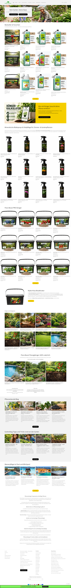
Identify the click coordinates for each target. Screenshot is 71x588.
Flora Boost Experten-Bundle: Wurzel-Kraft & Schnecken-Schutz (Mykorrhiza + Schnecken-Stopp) (11, 46)
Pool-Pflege (37, 574)
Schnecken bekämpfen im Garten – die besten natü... (26, 445)
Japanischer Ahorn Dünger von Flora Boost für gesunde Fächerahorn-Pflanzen (42, 67)
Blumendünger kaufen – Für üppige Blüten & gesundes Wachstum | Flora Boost (43, 329)
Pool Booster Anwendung (41, 477)
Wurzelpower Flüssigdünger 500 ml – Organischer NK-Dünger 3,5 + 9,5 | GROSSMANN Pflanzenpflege (26, 154)
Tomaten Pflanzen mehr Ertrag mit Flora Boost (57, 570)
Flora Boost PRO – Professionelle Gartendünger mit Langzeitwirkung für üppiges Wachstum (33, 383)
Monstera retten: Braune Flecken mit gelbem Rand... (42, 412)
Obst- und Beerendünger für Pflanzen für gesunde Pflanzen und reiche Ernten (11, 329)
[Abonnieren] (42, 579)
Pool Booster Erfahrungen (26, 477)
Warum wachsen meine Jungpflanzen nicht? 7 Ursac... (42, 445)
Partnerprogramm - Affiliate (24, 552)
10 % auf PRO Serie (23, 14)
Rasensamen (37, 571)
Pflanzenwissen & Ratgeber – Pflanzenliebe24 (26, 551)
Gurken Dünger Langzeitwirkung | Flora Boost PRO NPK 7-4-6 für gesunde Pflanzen (8, 276)
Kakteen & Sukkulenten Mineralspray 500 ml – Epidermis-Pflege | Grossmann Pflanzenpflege (8, 177)
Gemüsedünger (38, 564)
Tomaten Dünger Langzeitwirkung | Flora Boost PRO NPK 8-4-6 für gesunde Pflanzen (61, 252)
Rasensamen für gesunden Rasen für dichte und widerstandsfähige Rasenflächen (43, 348)
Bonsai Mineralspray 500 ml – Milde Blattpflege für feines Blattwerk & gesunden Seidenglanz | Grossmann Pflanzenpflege (9, 199)
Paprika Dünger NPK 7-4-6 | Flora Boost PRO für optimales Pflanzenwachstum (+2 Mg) (25, 276)
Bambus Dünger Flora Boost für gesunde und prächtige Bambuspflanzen (58, 68)
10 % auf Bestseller (13, 14)
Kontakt (6, 551)
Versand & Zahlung (7, 558)
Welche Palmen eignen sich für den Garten (56, 568)
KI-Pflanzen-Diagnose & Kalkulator (24, 559)
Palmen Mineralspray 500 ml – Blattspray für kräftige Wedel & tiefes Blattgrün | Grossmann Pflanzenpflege (9, 154)
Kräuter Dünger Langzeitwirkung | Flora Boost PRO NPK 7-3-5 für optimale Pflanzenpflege (43, 276)
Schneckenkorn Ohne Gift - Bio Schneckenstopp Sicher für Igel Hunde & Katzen (12, 67)
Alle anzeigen (35, 98)
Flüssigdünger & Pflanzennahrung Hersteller (26, 561)
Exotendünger (37, 567)
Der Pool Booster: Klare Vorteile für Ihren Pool (11, 477)
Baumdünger (37, 568)
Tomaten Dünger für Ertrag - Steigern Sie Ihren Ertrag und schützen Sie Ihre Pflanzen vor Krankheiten (43, 90)
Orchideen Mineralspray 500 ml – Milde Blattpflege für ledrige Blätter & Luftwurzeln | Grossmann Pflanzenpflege (26, 199)
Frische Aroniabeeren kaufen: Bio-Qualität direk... (58, 412)
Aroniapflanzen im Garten (54, 561)
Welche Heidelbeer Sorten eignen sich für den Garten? (58, 558)
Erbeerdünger (37, 555)
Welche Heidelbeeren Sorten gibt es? (56, 554)
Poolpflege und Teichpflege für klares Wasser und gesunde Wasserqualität (58, 348)
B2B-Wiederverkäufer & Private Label (25, 565)
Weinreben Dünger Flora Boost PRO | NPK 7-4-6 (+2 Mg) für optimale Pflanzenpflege (26, 252)
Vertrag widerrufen (23, 570)
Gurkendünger (38, 561)
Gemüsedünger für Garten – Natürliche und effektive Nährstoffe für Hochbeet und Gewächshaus (12, 348)
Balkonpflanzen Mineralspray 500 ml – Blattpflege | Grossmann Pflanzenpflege (25, 177)
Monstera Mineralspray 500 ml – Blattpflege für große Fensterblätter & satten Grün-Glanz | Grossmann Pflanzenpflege (44, 199)
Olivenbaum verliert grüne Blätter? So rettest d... (26, 412)
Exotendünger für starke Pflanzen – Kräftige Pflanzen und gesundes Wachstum (27, 329)
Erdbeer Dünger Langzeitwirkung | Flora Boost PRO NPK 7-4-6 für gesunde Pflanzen (26, 228)
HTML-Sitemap (22, 568)
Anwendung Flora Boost (23, 555)
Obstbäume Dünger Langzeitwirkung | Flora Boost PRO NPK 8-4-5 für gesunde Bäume (9, 252)
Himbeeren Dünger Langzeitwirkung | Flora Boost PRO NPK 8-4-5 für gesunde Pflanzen (44, 228)
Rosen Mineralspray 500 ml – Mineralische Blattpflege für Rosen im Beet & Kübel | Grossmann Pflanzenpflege (61, 177)
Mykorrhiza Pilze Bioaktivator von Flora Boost (10, 89)
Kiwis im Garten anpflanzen (54, 571)
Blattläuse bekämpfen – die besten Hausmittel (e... (11, 445)
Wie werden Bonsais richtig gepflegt (56, 567)
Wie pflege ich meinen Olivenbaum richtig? (56, 557)
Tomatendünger (38, 558)
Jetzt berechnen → (45, 586)
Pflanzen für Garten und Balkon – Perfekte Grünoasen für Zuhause (27, 348)
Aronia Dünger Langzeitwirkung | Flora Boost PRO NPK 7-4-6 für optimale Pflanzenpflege (43, 252)
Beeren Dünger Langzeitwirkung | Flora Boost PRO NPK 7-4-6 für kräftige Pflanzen (61, 228)
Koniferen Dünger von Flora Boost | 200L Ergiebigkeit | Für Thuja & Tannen (27, 68)
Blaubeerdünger (38, 557)
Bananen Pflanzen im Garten (55, 564)
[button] (16, 2)
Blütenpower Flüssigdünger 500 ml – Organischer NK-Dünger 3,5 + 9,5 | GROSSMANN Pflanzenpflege (61, 154)
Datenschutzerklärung (8, 555)
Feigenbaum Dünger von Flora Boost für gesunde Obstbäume (58, 92)
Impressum (6, 552)
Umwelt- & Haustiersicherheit (24, 562)
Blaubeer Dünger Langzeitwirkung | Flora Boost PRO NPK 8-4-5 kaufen (9, 228)
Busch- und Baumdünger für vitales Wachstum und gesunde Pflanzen (57, 329)
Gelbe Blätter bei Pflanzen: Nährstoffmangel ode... (11, 412)
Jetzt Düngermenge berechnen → (44, 117)
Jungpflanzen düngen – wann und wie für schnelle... (58, 445)
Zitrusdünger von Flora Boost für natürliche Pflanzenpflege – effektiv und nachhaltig (27, 92)
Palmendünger (38, 554)
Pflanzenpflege (22, 558)
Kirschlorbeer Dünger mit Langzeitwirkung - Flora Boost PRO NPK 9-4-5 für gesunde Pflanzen (61, 276)
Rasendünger (37, 570)
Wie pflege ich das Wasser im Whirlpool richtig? (58, 477)
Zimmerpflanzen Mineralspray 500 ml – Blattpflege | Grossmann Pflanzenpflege (43, 154)
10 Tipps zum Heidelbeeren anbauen (56, 555)
